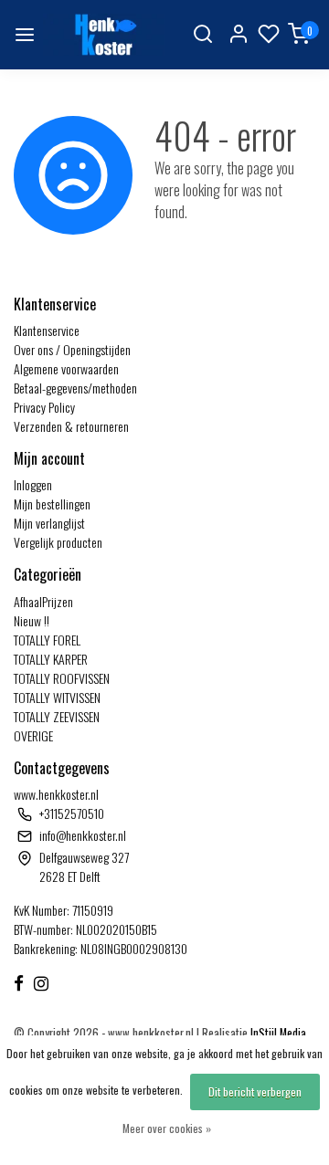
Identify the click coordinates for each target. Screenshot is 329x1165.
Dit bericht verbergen (255, 1091)
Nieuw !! (31, 620)
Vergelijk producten (58, 541)
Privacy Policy (44, 406)
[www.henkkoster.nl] (103, 35)
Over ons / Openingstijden (72, 349)
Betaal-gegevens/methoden (75, 387)
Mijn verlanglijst (49, 522)
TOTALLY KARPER (51, 658)
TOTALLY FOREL (47, 639)
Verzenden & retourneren (71, 426)
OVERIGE (33, 735)
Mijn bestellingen (52, 503)
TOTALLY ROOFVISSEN (62, 677)
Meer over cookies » (166, 1128)
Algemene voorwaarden (66, 368)
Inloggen (33, 484)
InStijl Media (277, 1033)
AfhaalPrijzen (43, 601)
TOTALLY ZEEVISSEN (57, 716)
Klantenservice (47, 330)
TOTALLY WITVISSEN (57, 697)
